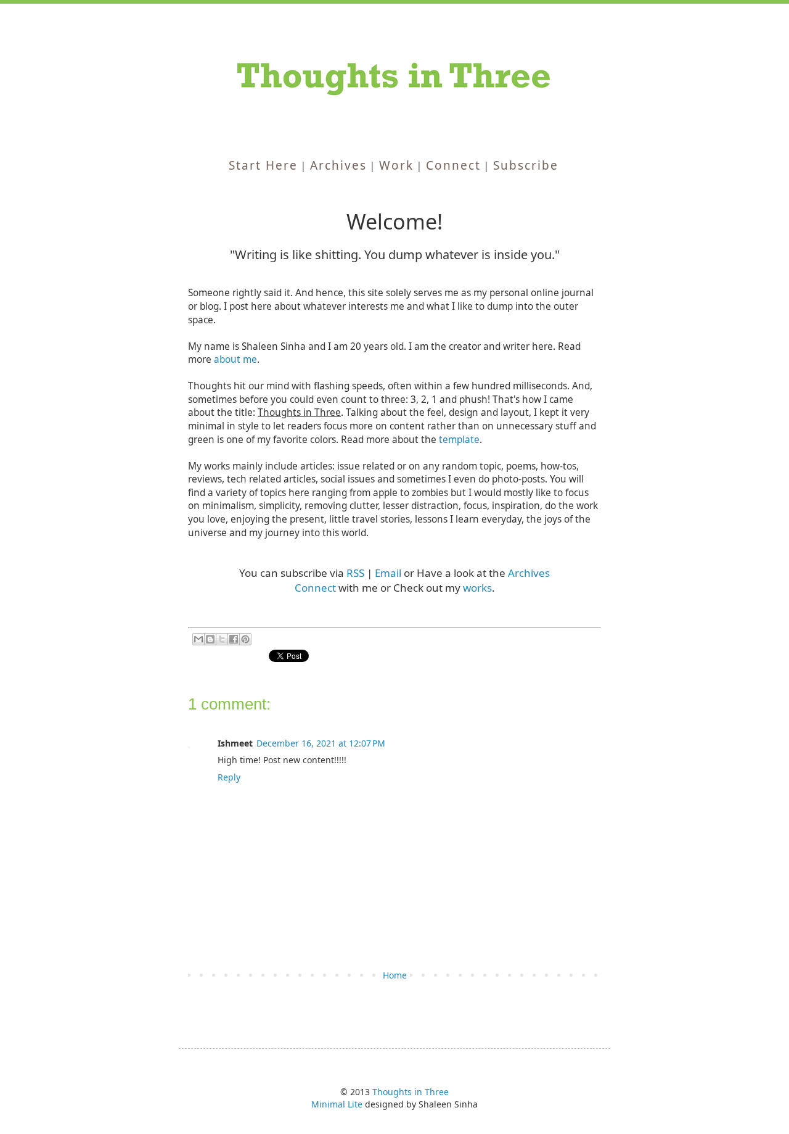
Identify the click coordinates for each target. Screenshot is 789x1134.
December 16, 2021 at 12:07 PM (320, 743)
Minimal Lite (336, 1104)
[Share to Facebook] (233, 639)
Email (388, 573)
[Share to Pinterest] (245, 639)
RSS (355, 573)
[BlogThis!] (210, 639)
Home (395, 975)
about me (235, 359)
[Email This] (198, 639)
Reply (229, 777)
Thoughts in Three (410, 1092)
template (459, 439)
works (477, 588)
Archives (529, 573)
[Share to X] (222, 639)
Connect (315, 588)
